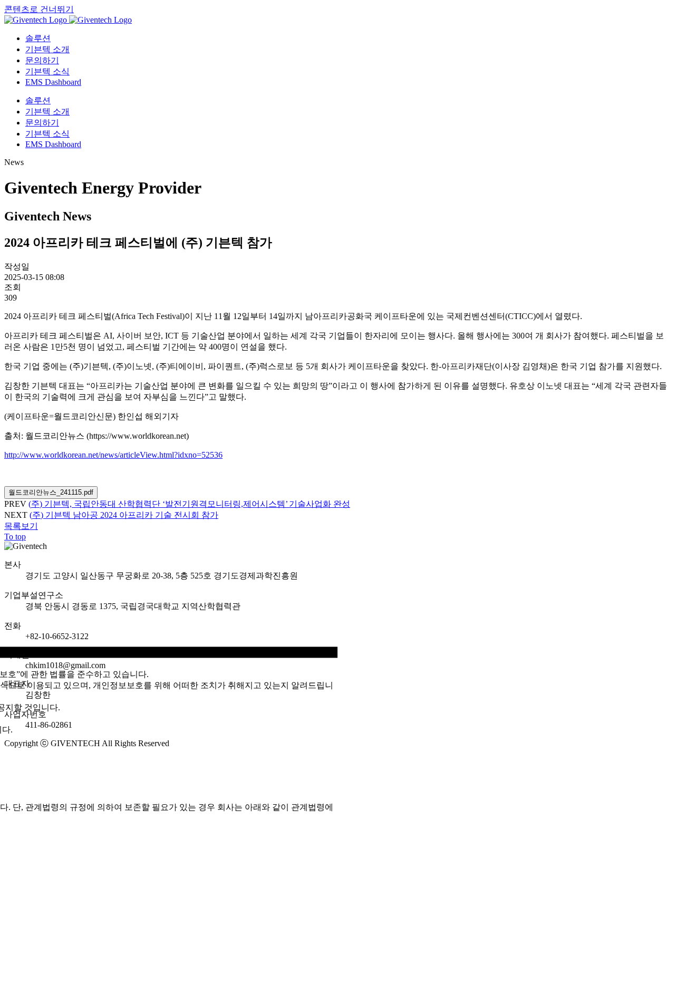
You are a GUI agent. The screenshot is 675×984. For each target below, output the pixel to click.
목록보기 (21, 526)
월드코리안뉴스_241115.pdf (50, 492)
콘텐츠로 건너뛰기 (39, 9)
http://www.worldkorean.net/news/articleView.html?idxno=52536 (113, 454)
